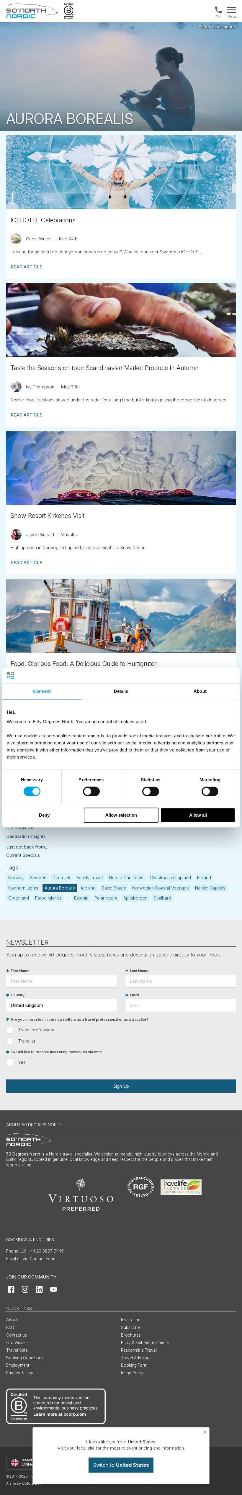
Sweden (38, 877)
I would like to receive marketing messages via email (57, 1052)
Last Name (139, 971)
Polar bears (105, 898)
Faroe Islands (48, 898)
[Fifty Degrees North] (32, 11)
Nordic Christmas (126, 877)
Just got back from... (27, 847)
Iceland (88, 888)
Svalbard (162, 898)
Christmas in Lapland (170, 877)
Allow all (198, 815)
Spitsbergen (135, 898)
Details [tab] (121, 691)
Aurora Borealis (60, 888)
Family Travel (90, 877)
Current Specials (23, 855)
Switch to (121, 1465)
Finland (204, 877)
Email (134, 995)
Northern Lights (23, 888)
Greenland (18, 898)
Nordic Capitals (210, 888)
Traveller (26, 1041)
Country (17, 995)
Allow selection (121, 815)
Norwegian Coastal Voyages (160, 888)
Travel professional (37, 1030)
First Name (20, 971)
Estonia (81, 898)
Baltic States (114, 888)
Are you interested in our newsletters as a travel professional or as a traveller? (79, 1019)
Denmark (62, 877)
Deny (44, 815)
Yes (22, 1062)
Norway (16, 877)
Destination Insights (26, 836)
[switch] (91, 791)
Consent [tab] (42, 691)
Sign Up (121, 1086)
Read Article (26, 267)
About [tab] (200, 691)
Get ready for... (21, 828)
